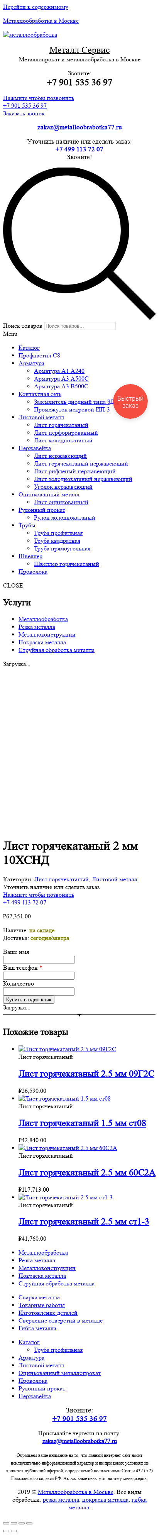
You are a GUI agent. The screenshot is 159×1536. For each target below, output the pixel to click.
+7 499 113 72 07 (79, 149)
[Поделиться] (14, 1523)
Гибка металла (37, 1328)
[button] (38, 101)
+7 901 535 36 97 (79, 1419)
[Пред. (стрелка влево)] (6, 1531)
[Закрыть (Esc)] (6, 1523)
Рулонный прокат (42, 1388)
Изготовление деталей (48, 1312)
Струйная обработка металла (57, 650)
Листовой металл (114, 879)
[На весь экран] (22, 1523)
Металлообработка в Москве (41, 20)
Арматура (31, 1357)
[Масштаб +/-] (29, 1523)
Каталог (29, 1342)
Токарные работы (42, 1305)
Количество (18, 983)
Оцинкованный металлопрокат (60, 1373)
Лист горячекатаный (61, 879)
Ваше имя (16, 951)
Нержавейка (35, 1396)
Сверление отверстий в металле (61, 1320)
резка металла (61, 1499)
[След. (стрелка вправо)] (14, 1531)
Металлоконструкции (47, 634)
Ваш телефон (22, 967)
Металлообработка (43, 619)
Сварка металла (39, 1297)
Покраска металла (42, 642)
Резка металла (37, 626)
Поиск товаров (22, 325)
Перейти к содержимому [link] (35, 6)
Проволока (33, 1380)
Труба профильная (58, 1349)
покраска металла (105, 1499)
